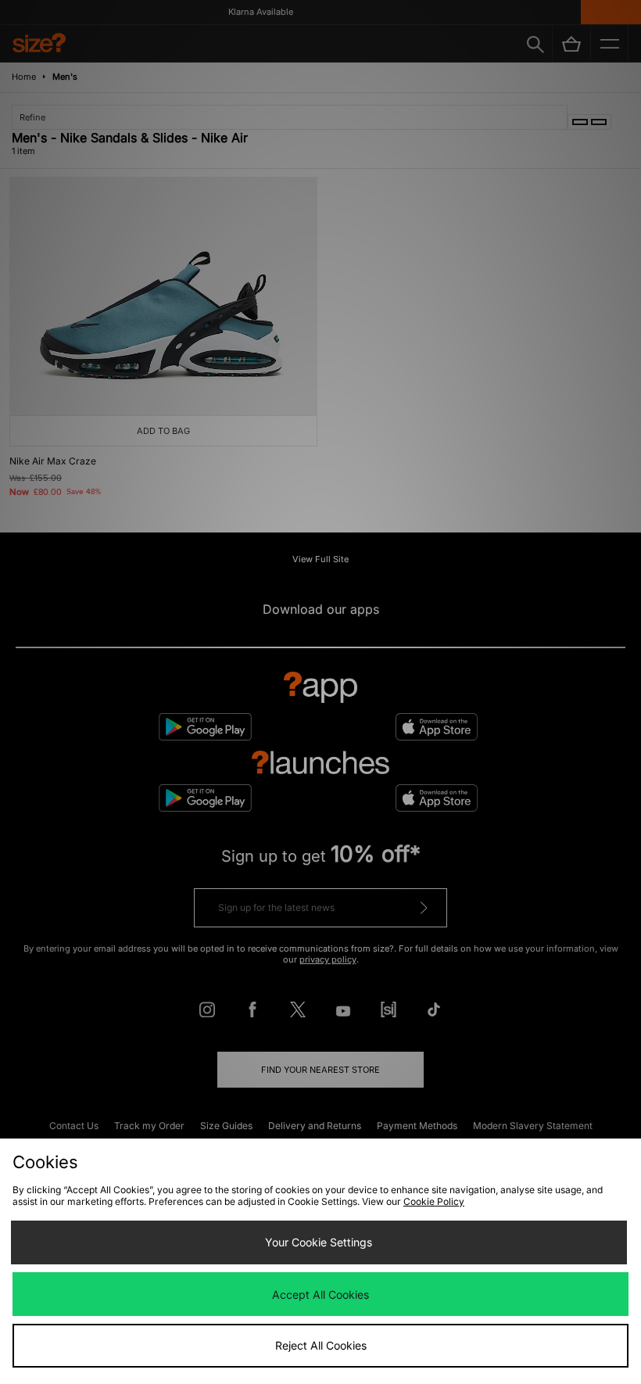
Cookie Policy (433, 1201)
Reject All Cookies (321, 1345)
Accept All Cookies (320, 1294)
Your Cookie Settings (318, 1242)
